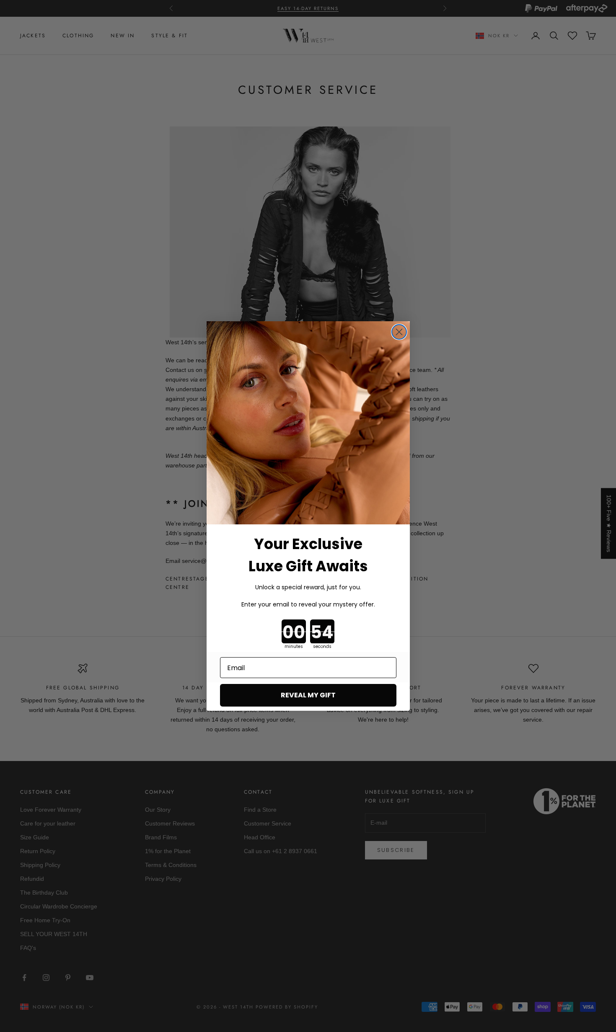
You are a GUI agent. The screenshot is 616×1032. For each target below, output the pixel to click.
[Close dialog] (399, 332)
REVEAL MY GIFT (308, 695)
